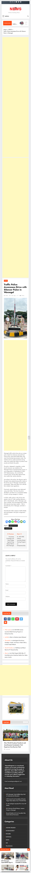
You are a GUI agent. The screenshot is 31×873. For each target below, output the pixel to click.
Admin (6, 295)
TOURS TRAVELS (8, 739)
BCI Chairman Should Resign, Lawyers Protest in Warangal (15, 809)
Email (6, 590)
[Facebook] (6, 521)
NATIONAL (8, 837)
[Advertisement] (15, 97)
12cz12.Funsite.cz (9, 648)
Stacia (6, 653)
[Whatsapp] (12, 521)
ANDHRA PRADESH (10, 828)
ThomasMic (7, 640)
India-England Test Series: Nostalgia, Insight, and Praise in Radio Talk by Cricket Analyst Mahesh (16, 642)
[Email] (21, 521)
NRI (7, 843)
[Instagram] (15, 521)
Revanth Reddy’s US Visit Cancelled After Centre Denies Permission (16, 814)
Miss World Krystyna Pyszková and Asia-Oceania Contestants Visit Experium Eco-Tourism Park (15, 745)
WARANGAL (8, 528)
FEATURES (8, 834)
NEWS (5, 280)
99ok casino (8, 630)
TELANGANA (9, 846)
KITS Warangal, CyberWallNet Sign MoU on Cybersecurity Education (16, 795)
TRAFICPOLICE (13, 525)
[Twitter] (18, 521)
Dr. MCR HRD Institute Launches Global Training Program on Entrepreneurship (14, 632)
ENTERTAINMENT (10, 831)
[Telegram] (24, 521)
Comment (8, 566)
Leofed (6, 637)
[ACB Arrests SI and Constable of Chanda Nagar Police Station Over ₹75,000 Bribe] (20, 23)
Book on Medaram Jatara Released (18, 637)
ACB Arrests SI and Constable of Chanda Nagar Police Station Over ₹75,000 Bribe (16, 799)
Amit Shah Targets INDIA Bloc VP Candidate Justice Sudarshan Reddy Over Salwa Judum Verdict (16, 655)
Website (7, 596)
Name (7, 584)
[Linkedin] (9, 521)
